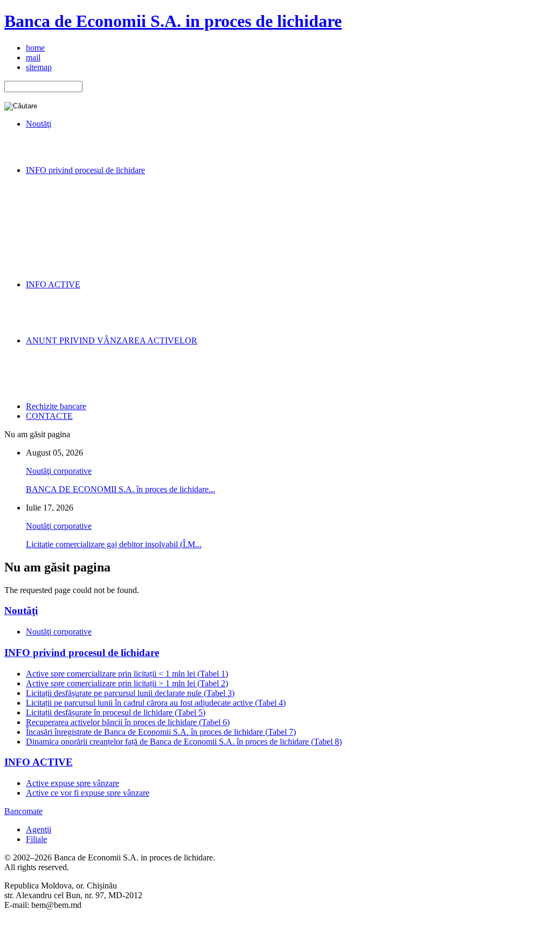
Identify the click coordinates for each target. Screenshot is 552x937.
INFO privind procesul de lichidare (81, 652)
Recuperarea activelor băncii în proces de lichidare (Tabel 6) (128, 722)
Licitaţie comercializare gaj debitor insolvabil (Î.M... (114, 544)
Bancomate (23, 811)
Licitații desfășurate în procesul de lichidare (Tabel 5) (115, 712)
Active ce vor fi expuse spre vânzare (87, 792)
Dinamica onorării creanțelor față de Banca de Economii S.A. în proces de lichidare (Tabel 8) (184, 741)
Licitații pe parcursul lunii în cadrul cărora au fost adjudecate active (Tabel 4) (156, 702)
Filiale (36, 839)
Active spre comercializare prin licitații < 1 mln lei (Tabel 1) (127, 673)
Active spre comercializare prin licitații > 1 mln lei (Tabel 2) (127, 683)
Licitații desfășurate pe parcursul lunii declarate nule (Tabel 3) (130, 693)
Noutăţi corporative (59, 471)
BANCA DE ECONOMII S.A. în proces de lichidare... (120, 489)
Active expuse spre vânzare (72, 783)
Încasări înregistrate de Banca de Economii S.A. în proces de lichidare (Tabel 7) (161, 731)
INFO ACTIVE (38, 762)
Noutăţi (21, 610)
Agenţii (38, 829)
